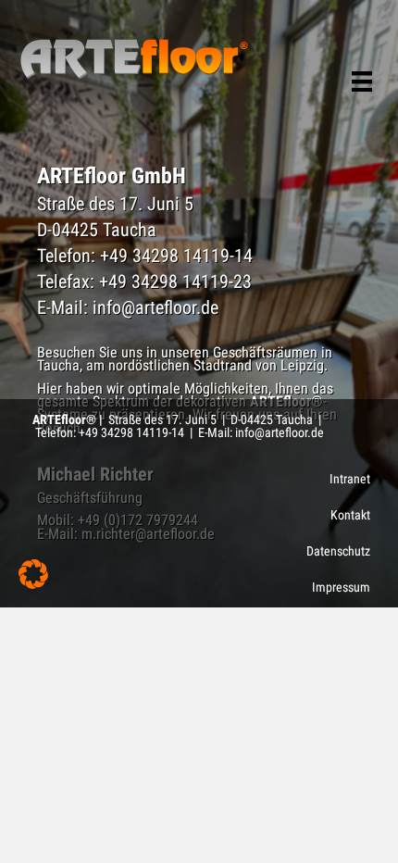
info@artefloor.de (155, 307)
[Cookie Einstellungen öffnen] (33, 584)
